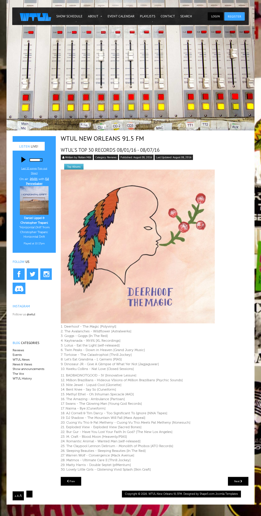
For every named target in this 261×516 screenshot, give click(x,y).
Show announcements (28, 369)
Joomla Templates (226, 494)
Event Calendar (121, 16)
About (93, 16)
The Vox (18, 373)
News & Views (22, 364)
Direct (34, 173)
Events (17, 355)
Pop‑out (42, 168)
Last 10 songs (29, 168)
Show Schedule (69, 16)
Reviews (112, 157)
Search (186, 16)
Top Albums (74, 166)
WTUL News (21, 359)
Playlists (147, 16)
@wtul (31, 314)
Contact (168, 16)
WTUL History (22, 378)
